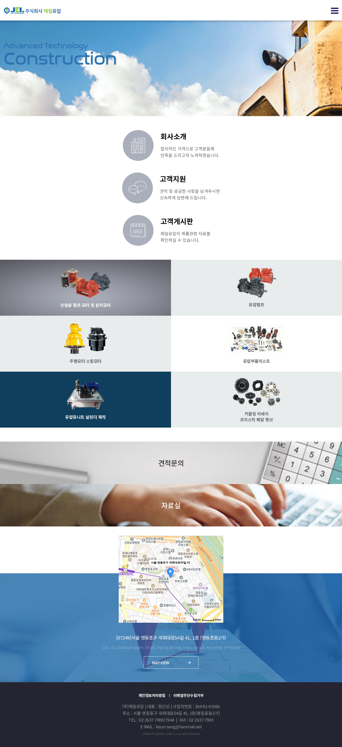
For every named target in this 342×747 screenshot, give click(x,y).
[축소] (217, 579)
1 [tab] (166, 103)
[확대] (217, 571)
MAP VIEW (160, 662)
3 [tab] (176, 103)
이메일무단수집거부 (188, 695)
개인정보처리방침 (151, 695)
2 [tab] (171, 103)
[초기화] (217, 587)
